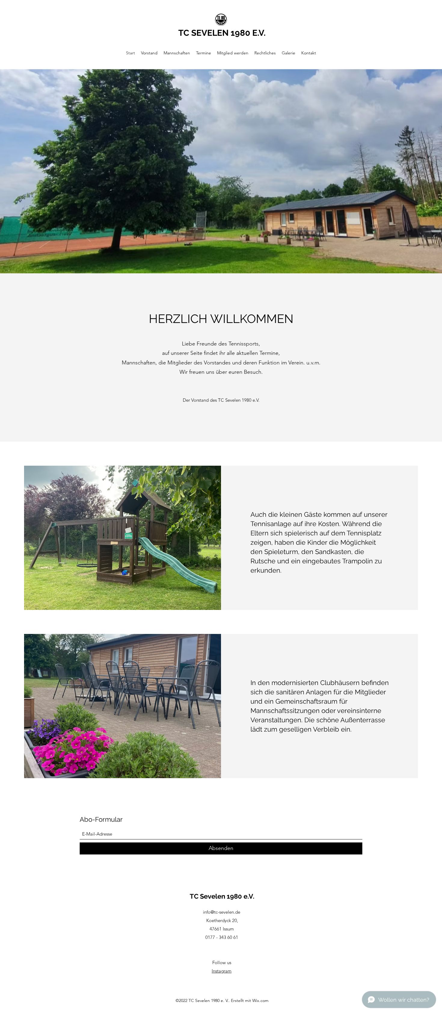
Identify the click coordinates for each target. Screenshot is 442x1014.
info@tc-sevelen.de (221, 912)
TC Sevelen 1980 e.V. (222, 896)
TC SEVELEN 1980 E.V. (222, 33)
